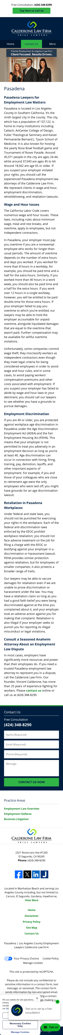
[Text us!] (50, 1028)
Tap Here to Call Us (32, 10)
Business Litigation (16, 819)
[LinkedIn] (36, 874)
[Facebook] (19, 874)
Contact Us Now (31, 782)
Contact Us (31, 44)
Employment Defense (18, 814)
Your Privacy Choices (26, 958)
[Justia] (44, 874)
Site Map (31, 927)
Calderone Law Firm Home (32, 28)
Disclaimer (31, 916)
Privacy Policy (31, 922)
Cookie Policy (51, 958)
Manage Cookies (33, 963)
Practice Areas (14, 800)
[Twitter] (27, 874)
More (52, 44)
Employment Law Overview (21, 808)
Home (10, 44)
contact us (33, 690)
